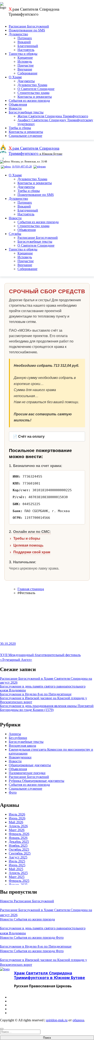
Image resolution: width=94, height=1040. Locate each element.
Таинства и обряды (23, 54)
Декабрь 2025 (19, 841)
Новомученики (20, 757)
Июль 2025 (17, 861)
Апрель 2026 (18, 826)
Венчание (24, 69)
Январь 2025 (18, 884)
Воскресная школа (22, 745)
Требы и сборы (20, 128)
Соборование (27, 73)
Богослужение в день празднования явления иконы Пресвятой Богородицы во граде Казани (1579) (47, 708)
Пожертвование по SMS (27, 30)
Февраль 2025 (19, 881)
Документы (26, 81)
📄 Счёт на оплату (29, 436)
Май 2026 (16, 822)
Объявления (18, 104)
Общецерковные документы (30, 765)
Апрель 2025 (18, 873)
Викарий (24, 42)
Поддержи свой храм (31, 552)
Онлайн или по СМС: (32, 532)
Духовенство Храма (32, 85)
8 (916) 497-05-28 (22, 166)
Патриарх (24, 38)
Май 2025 (16, 869)
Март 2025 (16, 877)
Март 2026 (16, 830)
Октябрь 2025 (19, 849)
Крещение (25, 57)
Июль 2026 (17, 814)
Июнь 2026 (17, 818)
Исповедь (24, 61)
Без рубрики (18, 738)
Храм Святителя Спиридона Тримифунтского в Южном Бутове (49, 975)
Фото (13, 792)
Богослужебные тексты (26, 112)
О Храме (15, 77)
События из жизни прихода (29, 100)
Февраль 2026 (19, 834)
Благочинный (27, 46)
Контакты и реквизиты (34, 96)
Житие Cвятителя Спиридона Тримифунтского (52, 116)
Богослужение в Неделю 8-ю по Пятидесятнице (35, 694)
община (78, 1020)
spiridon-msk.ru (57, 1020)
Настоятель (25, 50)
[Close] (1, 1028)
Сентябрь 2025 (20, 853)
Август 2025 (18, 857)
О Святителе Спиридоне (35, 89)
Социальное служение (25, 136)
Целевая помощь (28, 545)
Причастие (25, 65)
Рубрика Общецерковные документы (36, 781)
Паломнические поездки (27, 773)
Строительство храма (33, 93)
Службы (15, 234)
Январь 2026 (18, 838)
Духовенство (18, 34)
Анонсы (15, 734)
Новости (15, 108)
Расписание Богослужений (29, 26)
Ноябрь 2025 (18, 845)
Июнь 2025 (17, 865)
